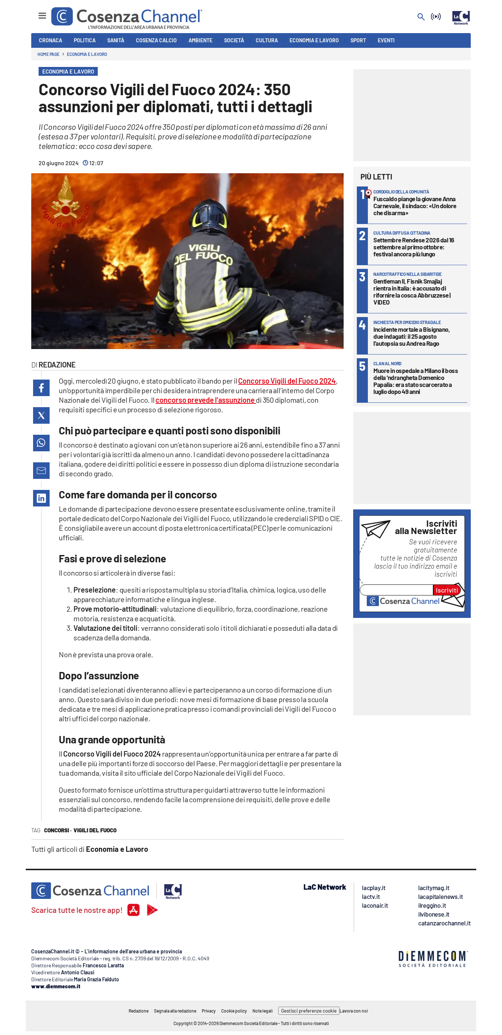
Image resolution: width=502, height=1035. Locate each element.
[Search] (421, 17)
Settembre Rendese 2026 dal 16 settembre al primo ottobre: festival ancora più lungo (413, 246)
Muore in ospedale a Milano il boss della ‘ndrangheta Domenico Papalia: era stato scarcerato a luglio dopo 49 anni (415, 381)
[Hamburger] (35, 12)
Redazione (138, 1010)
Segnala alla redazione (175, 1010)
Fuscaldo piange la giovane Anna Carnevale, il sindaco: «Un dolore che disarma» (414, 205)
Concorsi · (58, 830)
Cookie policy (234, 1010)
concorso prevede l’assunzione (205, 399)
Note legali (262, 1010)
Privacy (209, 1010)
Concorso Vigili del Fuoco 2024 (287, 380)
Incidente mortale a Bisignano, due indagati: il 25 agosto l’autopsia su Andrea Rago (411, 336)
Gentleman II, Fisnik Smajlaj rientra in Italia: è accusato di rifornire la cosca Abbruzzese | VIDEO (412, 291)
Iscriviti (447, 590)
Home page (48, 54)
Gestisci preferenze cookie (309, 1011)
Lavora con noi (354, 1010)
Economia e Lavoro (87, 54)
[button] (41, 388)
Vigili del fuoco (94, 830)
